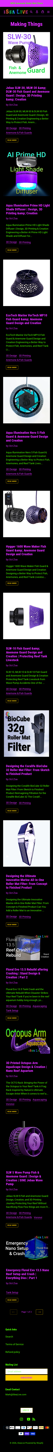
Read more (12, 140)
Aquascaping (40, 1006)
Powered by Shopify (34, 1443)
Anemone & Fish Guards (19, 132)
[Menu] (48, 11)
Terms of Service (14, 1344)
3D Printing (25, 128)
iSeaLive (21, 1443)
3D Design (11, 128)
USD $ (26, 1410)
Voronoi (10, 1104)
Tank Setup (12, 1010)
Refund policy (12, 1352)
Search (9, 1336)
